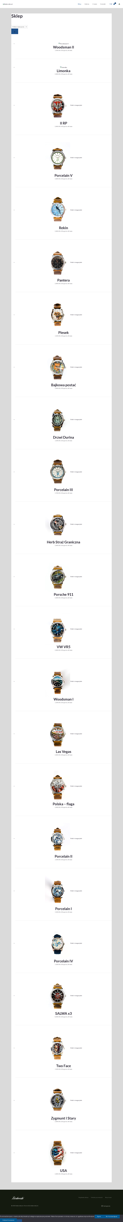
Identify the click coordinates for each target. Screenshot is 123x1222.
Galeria (87, 4)
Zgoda (99, 1216)
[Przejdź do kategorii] (14, 31)
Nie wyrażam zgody (111, 1216)
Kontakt (103, 4)
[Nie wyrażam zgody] (19, 1220)
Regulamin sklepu (83, 1197)
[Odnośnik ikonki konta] (119, 4)
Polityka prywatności (97, 1197)
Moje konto (108, 1197)
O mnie (94, 4)
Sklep (79, 4)
